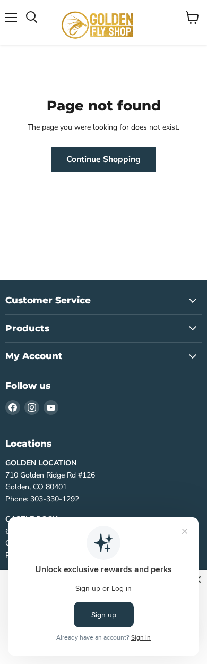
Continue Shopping (103, 159)
